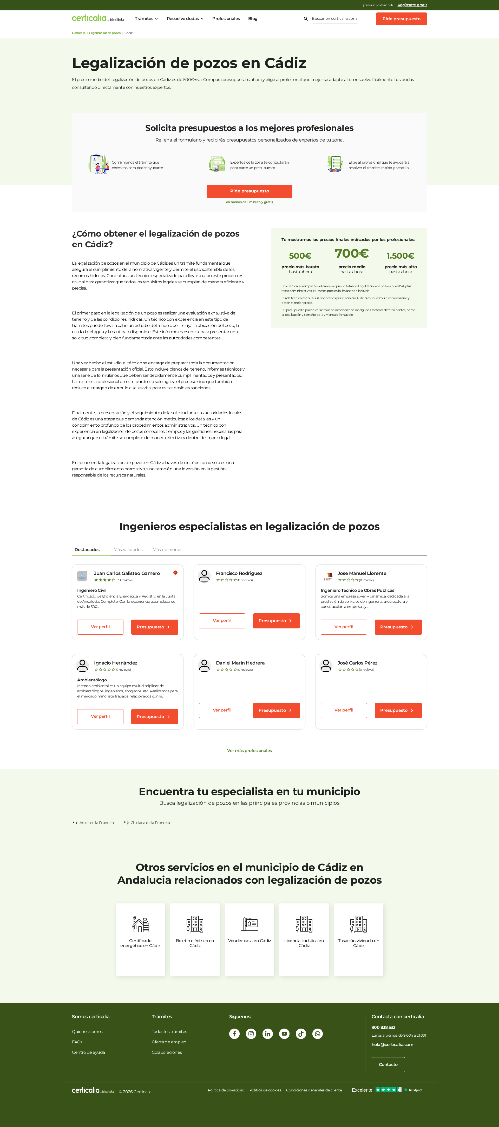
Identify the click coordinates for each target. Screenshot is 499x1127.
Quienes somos (87, 1031)
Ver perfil (100, 626)
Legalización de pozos (105, 33)
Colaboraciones (167, 1052)
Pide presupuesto (402, 18)
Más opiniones (167, 549)
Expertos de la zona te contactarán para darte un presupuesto (259, 165)
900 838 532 (383, 1027)
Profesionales (226, 18)
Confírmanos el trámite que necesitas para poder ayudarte (137, 165)
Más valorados (128, 549)
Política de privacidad (226, 1090)
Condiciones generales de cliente (314, 1090)
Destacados (87, 549)
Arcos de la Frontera (97, 822)
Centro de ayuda (88, 1052)
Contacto (388, 1064)
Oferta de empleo (169, 1041)
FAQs (77, 1041)
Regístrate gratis (412, 5)
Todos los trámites (169, 1031)
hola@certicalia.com (392, 1044)
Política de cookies (265, 1090)
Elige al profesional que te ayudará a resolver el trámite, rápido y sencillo (379, 165)
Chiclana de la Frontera (150, 822)
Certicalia (78, 33)
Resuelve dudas (183, 18)
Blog (253, 18)
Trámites (144, 18)
